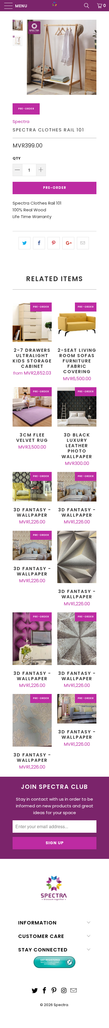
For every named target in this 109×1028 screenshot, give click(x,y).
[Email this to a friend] (83, 243)
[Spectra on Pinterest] (54, 991)
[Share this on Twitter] (24, 243)
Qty (17, 158)
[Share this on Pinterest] (54, 243)
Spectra (21, 121)
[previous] (32, 57)
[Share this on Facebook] (39, 243)
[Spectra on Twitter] (35, 991)
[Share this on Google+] (68, 243)
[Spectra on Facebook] (44, 991)
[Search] (89, 5)
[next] (91, 57)
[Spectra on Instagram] (64, 991)
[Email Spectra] (74, 991)
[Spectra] (54, 5)
